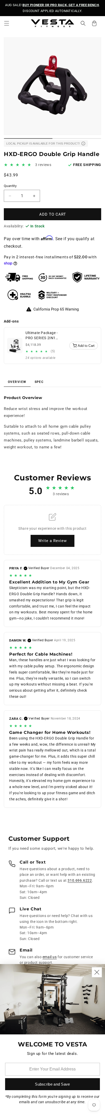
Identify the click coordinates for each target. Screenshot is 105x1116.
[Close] (97, 972)
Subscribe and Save (52, 1084)
